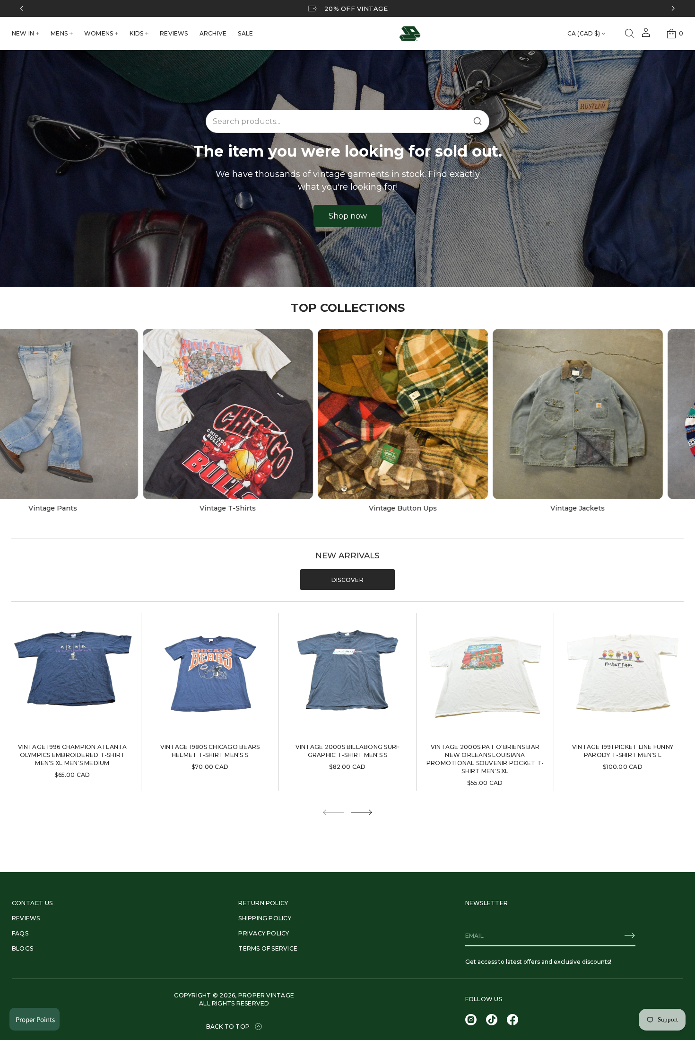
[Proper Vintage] (410, 33)
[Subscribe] (629, 935)
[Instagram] (470, 1019)
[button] (629, 33)
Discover (347, 579)
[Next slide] (361, 812)
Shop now (348, 216)
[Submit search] (477, 121)
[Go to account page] (646, 36)
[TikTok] (491, 1019)
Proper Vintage (266, 995)
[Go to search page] (629, 33)
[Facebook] (512, 1019)
